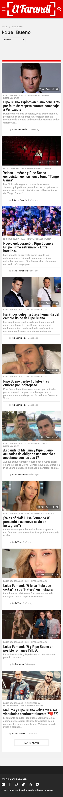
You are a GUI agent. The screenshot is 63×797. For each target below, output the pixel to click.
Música (48, 168)
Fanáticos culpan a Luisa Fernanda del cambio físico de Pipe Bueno (31, 316)
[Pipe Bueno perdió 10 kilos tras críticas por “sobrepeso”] (31, 359)
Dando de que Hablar (13, 96)
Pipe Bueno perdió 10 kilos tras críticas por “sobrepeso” (26, 383)
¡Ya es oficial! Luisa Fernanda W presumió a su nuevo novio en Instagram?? (26, 522)
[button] (4, 9)
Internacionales (11, 98)
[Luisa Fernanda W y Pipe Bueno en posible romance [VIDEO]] (31, 624)
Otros (51, 514)
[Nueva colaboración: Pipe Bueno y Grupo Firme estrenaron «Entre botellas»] (31, 221)
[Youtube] (30, 784)
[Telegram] (37, 784)
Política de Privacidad (14, 779)
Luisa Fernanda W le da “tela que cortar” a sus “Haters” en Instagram (29, 588)
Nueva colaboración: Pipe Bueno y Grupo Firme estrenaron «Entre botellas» (28, 247)
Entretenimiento (11, 168)
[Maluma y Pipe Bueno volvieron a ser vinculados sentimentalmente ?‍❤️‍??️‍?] (31, 685)
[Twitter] (23, 784)
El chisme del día (32, 96)
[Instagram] (16, 784)
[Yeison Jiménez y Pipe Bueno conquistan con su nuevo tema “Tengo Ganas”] (31, 151)
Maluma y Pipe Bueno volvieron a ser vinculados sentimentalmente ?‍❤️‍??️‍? (30, 712)
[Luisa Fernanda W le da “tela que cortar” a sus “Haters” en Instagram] (31, 563)
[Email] (3, 784)
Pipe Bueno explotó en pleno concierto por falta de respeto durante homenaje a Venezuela (31, 106)
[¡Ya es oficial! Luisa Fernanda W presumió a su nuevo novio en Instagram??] (31, 496)
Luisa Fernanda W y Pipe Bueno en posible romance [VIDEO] (28, 649)
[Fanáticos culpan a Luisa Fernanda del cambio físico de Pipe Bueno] (31, 292)
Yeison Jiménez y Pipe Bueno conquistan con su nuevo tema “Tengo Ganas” (31, 176)
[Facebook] (10, 784)
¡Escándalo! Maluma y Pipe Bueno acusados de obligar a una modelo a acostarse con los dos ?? (29, 454)
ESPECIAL (46, 96)
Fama (23, 168)
